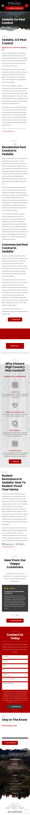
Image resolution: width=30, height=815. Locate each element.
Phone (4, 665)
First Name (5, 656)
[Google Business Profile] (8, 796)
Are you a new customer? (9, 679)
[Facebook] (12, 796)
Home (15, 778)
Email (4, 670)
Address (5, 674)
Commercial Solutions (15, 783)
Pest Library (15, 786)
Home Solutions (15, 781)
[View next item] (17, 615)
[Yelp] (18, 796)
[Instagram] (15, 796)
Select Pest (14, 346)
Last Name (5, 660)
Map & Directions (15, 771)
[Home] (14, 3)
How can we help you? (8, 683)
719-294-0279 (15, 759)
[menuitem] (8, 808)
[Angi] (21, 796)
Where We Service (15, 789)
